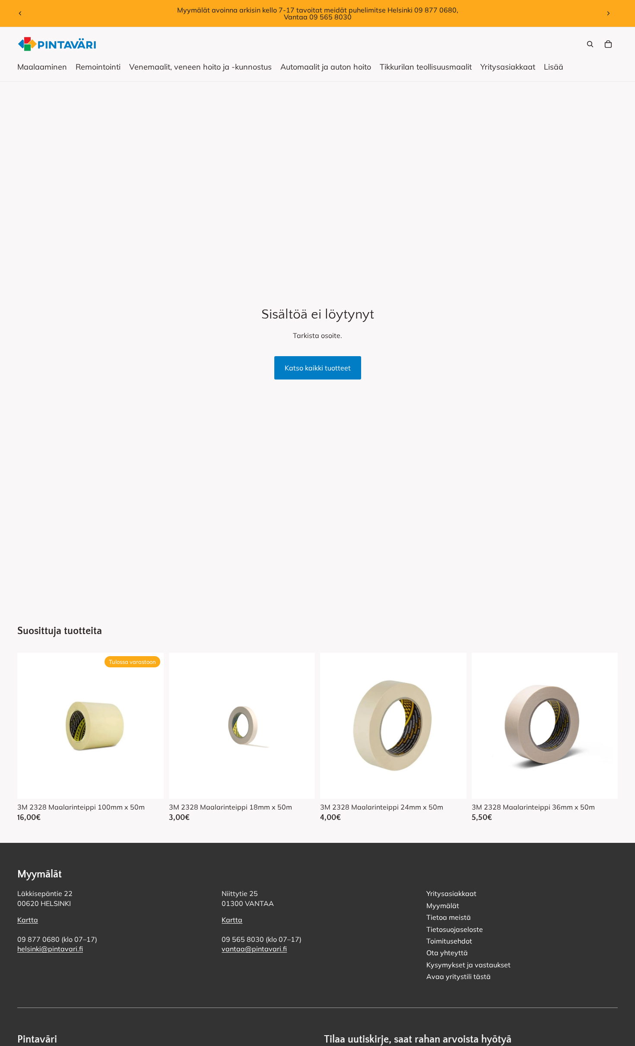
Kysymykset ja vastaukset (468, 964)
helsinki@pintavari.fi (50, 949)
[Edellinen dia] (20, 13)
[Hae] (590, 44)
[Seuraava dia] (608, 13)
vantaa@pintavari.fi (254, 949)
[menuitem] (554, 67)
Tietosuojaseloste (454, 929)
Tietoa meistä (448, 917)
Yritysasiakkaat (451, 894)
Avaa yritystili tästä (458, 976)
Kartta (27, 920)
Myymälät (442, 905)
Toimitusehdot (449, 941)
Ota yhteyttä (447, 953)
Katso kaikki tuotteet (318, 368)
